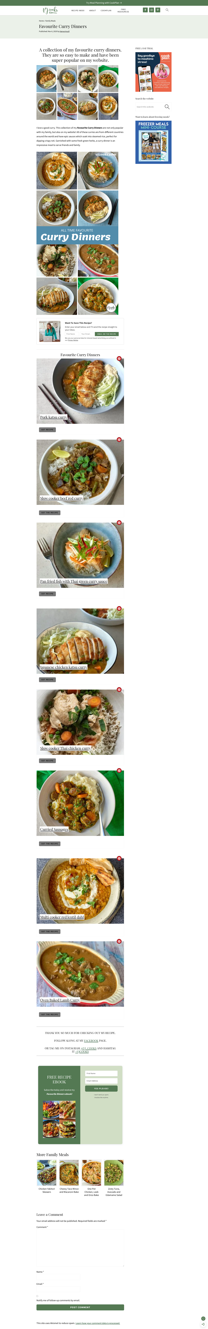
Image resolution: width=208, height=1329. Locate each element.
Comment (42, 1227)
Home (41, 21)
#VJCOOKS (82, 1051)
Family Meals (50, 21)
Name (40, 1272)
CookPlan (106, 10)
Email (40, 1284)
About (92, 10)
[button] (59, 1120)
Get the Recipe (49, 513)
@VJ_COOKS (88, 1048)
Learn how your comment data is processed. (98, 1323)
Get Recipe (47, 430)
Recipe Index (78, 10)
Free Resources (123, 10)
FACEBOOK (91, 1040)
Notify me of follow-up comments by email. (58, 1300)
